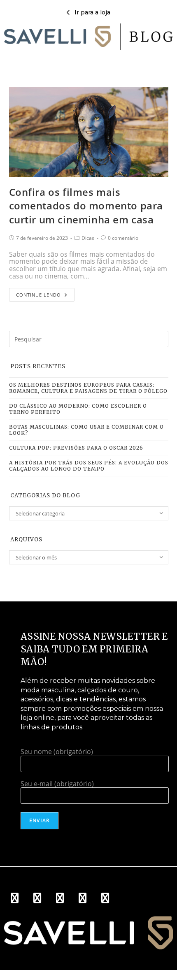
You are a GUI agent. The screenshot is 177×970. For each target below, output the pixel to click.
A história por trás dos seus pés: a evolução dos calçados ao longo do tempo (88, 465)
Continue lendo (40, 293)
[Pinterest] (82, 897)
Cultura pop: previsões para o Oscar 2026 (76, 448)
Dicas (88, 237)
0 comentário (123, 237)
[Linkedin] (105, 897)
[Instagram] (37, 897)
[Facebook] (14, 897)
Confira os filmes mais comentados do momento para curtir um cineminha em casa (86, 205)
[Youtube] (59, 897)
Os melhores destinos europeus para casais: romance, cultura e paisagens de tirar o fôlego (88, 388)
